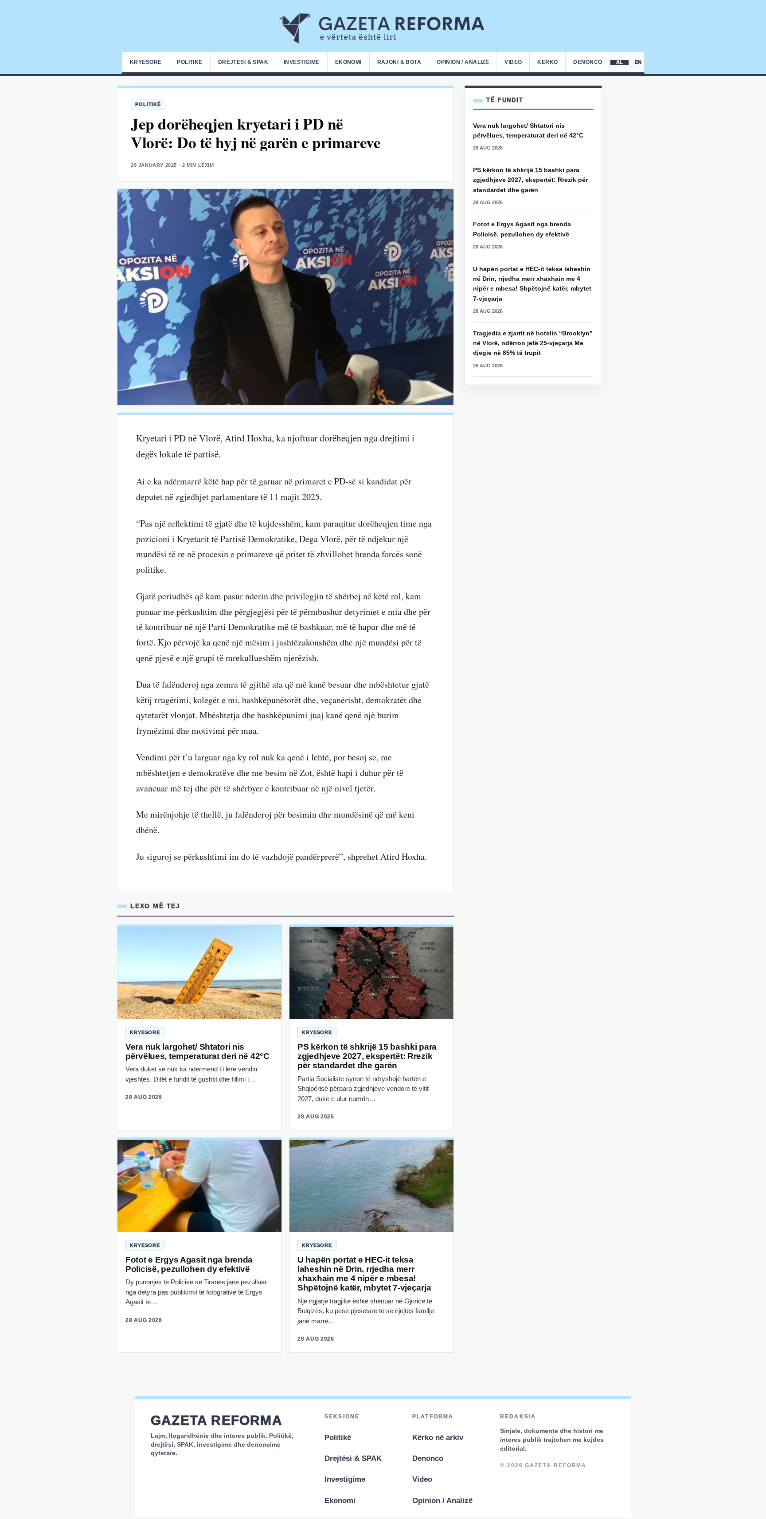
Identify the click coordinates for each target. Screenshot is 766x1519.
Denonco (587, 62)
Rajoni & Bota (399, 62)
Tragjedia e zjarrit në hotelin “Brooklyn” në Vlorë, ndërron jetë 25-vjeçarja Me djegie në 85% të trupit (533, 343)
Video (513, 62)
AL (620, 62)
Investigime (302, 62)
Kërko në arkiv (437, 1437)
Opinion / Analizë (463, 62)
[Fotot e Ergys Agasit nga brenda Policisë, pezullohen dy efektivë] (199, 1186)
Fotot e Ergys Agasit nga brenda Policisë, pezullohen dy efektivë (189, 1264)
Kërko (547, 62)
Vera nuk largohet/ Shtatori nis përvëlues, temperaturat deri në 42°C (197, 1051)
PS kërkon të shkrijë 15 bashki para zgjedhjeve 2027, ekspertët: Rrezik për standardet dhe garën (367, 1056)
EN (638, 62)
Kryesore (145, 62)
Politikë (189, 62)
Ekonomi (348, 62)
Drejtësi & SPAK (243, 62)
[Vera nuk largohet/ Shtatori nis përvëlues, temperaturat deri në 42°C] (199, 973)
